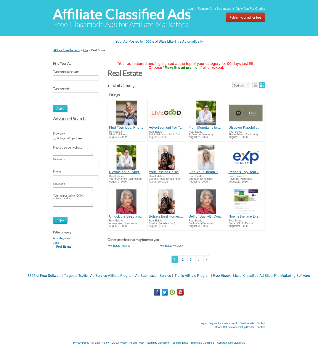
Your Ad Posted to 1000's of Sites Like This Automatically (159, 41)
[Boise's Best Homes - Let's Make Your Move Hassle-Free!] (166, 201)
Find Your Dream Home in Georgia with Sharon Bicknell (206, 172)
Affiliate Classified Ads (122, 14)
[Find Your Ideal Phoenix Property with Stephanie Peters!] (126, 113)
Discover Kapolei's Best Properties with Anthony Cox (245, 127)
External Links (180, 342)
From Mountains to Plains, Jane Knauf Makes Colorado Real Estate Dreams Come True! (206, 127)
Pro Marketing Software (292, 275)
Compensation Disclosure (231, 342)
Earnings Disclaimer (158, 342)
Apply (60, 108)
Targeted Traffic (76, 275)
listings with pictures (69, 138)
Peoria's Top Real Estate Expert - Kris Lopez (245, 172)
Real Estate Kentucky (171, 245)
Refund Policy (137, 342)
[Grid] (262, 85)
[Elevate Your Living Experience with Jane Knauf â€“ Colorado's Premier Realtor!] (126, 157)
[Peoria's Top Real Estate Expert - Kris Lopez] (245, 157)
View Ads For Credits (250, 8)
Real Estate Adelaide (119, 245)
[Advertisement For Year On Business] (166, 113)
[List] (255, 85)
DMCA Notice (119, 342)
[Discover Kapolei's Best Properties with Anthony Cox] (245, 113)
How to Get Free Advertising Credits (234, 327)
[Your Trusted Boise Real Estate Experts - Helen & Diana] (166, 157)
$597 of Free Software (44, 275)
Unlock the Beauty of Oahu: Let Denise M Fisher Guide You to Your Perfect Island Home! (126, 216)
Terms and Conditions (202, 342)
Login (191, 8)
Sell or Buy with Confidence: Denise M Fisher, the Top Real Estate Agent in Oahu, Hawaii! (206, 216)
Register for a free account (216, 8)
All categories (61, 238)
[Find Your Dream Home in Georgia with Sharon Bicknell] (206, 157)
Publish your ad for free (246, 17)
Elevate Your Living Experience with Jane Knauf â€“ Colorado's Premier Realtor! (126, 172)
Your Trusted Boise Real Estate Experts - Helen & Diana (166, 172)
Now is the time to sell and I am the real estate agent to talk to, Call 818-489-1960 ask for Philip (245, 216)
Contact (261, 323)
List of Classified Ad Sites (252, 275)
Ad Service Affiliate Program (111, 275)
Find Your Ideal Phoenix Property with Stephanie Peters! (126, 127)
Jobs (56, 242)
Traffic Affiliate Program (192, 275)
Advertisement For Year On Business (166, 127)
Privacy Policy (81, 342)
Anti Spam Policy (99, 342)
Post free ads (247, 323)
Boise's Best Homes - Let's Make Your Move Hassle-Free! (166, 216)
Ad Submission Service (153, 275)
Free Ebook (222, 275)
